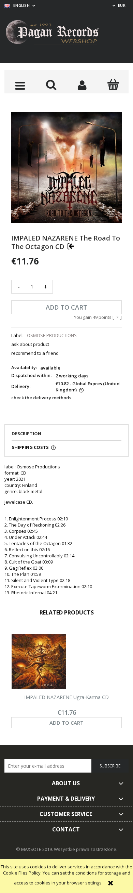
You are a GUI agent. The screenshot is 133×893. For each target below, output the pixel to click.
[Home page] (57, 33)
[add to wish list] (71, 246)
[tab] (66, 435)
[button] (19, 85)
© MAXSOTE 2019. (35, 849)
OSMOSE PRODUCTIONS (52, 335)
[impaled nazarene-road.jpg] (66, 167)
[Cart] (113, 84)
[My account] (82, 85)
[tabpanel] (66, 530)
